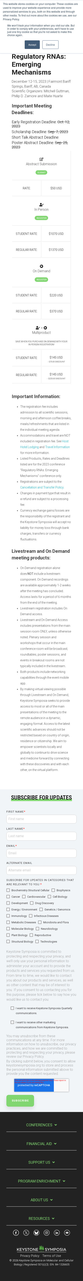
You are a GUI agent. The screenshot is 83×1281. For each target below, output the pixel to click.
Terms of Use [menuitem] (51, 1255)
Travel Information (57, 447)
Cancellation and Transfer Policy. (42, 487)
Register (41, 218)
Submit (41, 172)
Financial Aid (39, 1143)
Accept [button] (32, 44)
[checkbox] (41, 916)
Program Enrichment (39, 1181)
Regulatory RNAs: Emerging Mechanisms (39, 64)
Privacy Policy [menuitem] (29, 1255)
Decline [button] (50, 44)
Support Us (39, 1162)
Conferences (39, 1125)
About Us (39, 1200)
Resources (39, 1218)
